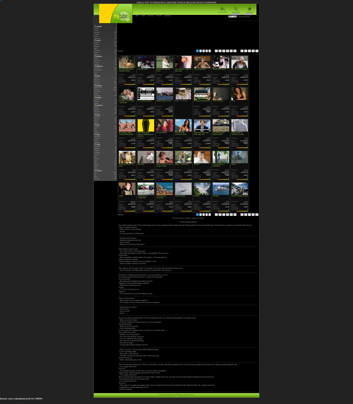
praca (95, 162)
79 (257, 50)
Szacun (233, 164)
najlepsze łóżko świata (163, 101)
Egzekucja (141, 164)
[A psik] (127, 194)
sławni (98, 115)
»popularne (167, 15)
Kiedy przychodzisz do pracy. (126, 165)
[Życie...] (239, 99)
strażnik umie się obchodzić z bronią (237, 133)
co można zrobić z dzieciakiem (218, 165)
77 (249, 50)
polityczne (97, 91)
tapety (96, 74)
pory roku (97, 79)
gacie (95, 48)
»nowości (158, 15)
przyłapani (97, 152)
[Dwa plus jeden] (146, 67)
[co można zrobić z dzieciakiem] (221, 162)
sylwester (96, 138)
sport (97, 125)
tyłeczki (96, 44)
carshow (96, 28)
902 (1, 1)
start (95, 4)
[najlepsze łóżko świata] (164, 99)
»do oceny (150, 15)
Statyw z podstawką (181, 164)
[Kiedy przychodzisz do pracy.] (127, 162)
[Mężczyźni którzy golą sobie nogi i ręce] (202, 131)
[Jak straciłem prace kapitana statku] (221, 131)
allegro (96, 93)
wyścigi (96, 30)
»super (143, 15)
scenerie (96, 77)
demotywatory (98, 87)
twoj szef (96, 154)
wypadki (96, 34)
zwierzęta (98, 170)
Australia (216, 196)
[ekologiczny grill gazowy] (202, 99)
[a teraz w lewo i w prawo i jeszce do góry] (164, 162)
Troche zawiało (180, 196)
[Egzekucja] (146, 162)
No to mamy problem (145, 101)
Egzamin (197, 164)
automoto (99, 26)
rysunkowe (99, 105)
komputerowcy (98, 70)
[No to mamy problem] (146, 99)
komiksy (96, 113)
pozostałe (96, 32)
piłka (95, 128)
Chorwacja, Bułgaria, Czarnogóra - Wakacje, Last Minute (188, 218)
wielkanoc (97, 142)
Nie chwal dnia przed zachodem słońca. (126, 70)
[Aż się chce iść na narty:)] (239, 67)
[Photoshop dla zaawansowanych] (183, 131)
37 (216, 50)
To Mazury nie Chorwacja (161, 197)
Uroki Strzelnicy (218, 101)
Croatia (177, 396)
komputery (99, 66)
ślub (95, 160)
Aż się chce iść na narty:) (239, 69)
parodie (96, 103)
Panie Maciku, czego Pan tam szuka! (183, 70)
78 (253, 50)
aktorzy (96, 123)
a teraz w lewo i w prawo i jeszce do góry (164, 165)
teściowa (96, 169)
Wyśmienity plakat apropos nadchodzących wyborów (145, 134)
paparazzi (96, 148)
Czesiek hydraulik (200, 69)
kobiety (96, 52)
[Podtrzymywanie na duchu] (164, 67)
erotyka (98, 40)
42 (235, 50)
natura (98, 76)
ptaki (95, 176)
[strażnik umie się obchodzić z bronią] (239, 131)
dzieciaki (96, 158)
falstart (96, 130)
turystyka (96, 82)
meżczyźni (97, 50)
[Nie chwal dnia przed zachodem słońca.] (127, 67)
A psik (121, 196)
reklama (98, 97)
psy (95, 174)
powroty (96, 62)
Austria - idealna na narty (239, 196)
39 (223, 50)
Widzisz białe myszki (219, 69)
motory (96, 36)
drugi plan (97, 146)
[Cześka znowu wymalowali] (146, 194)
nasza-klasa (97, 95)
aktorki (96, 121)
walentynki (97, 136)
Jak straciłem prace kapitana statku (219, 133)
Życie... (233, 101)
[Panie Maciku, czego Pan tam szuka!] (183, 67)
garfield (96, 107)
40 (227, 50)
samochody (97, 38)
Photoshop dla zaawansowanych (181, 133)
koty (95, 172)
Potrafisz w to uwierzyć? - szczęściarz (127, 101)
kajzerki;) (96, 46)
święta (98, 134)
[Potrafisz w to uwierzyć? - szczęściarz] (127, 99)
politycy (96, 119)
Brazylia (196, 196)
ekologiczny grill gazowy (202, 101)
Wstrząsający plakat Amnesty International (126, 133)
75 (242, 50)
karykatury (97, 111)
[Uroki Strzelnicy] (221, 99)
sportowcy (97, 117)
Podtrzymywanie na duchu (162, 70)
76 (245, 50)
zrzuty (96, 58)
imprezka (99, 56)
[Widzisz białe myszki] (221, 67)
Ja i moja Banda (161, 132)
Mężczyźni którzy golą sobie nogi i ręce (201, 133)
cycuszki (96, 42)
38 (220, 50)
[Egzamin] (202, 162)
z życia (98, 144)
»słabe (137, 15)
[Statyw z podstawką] (183, 162)
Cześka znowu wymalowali (142, 197)
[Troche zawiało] (183, 194)
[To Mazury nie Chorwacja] (164, 194)
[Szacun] (239, 162)
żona (95, 156)
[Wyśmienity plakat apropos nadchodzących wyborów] (146, 131)
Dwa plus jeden (143, 69)
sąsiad (96, 167)
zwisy (95, 72)
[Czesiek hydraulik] (202, 67)
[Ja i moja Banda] (164, 131)
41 (231, 50)
